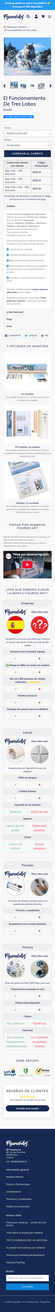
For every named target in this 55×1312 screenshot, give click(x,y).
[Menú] (49, 16)
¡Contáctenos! (13, 1191)
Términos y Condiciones (18, 1199)
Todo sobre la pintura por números (24, 1232)
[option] (14, 85)
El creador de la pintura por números (25, 1247)
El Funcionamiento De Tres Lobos (20, 30)
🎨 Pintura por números (15, 27)
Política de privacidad (17, 1206)
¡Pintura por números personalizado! (25, 1255)
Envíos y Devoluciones (18, 1184)
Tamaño (7, 128)
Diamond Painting (15, 1262)
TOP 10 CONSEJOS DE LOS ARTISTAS (26, 1240)
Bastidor (7, 140)
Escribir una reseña (27, 1108)
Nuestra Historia (14, 1176)
